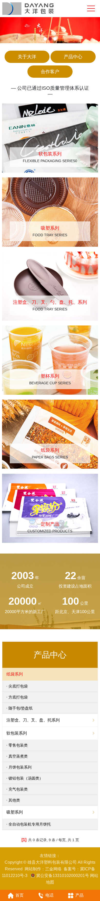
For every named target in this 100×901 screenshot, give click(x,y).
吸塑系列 (14, 812)
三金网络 (53, 869)
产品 (79, 895)
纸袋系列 (14, 674)
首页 (19, 895)
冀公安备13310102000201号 (62, 875)
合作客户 (50, 71)
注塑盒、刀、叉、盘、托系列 (33, 720)
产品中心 (73, 56)
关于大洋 (27, 56)
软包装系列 (16, 733)
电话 (49, 895)
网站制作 (33, 869)
